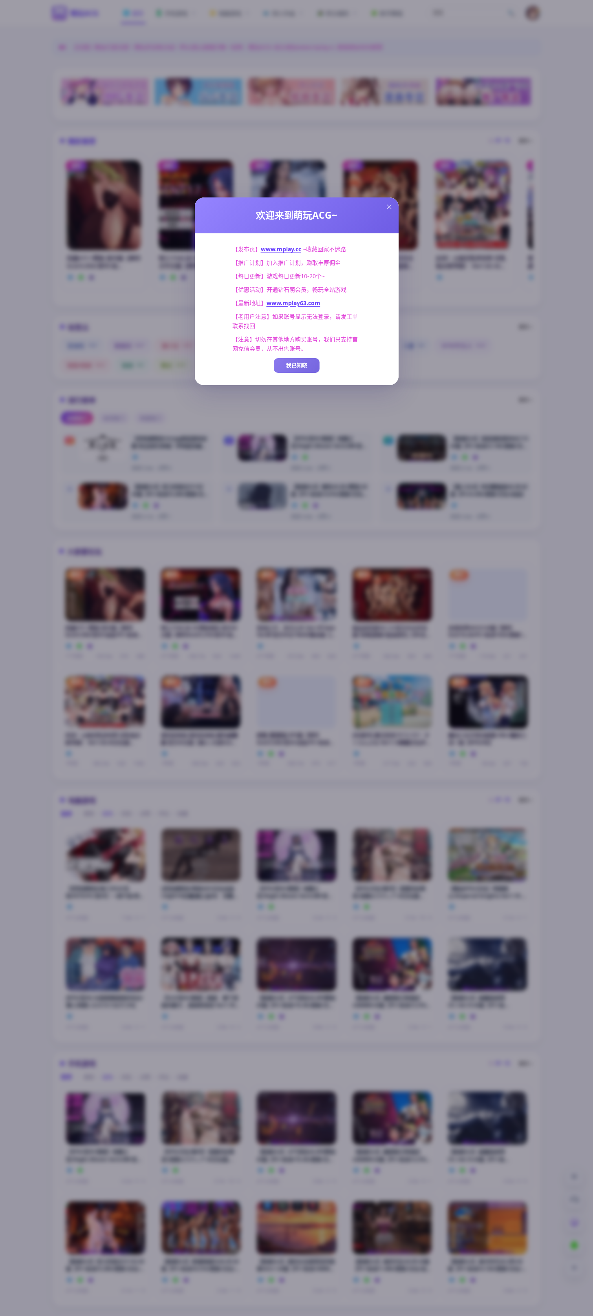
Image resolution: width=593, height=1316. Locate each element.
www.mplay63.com (293, 303)
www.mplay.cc (281, 249)
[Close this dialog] (389, 206)
